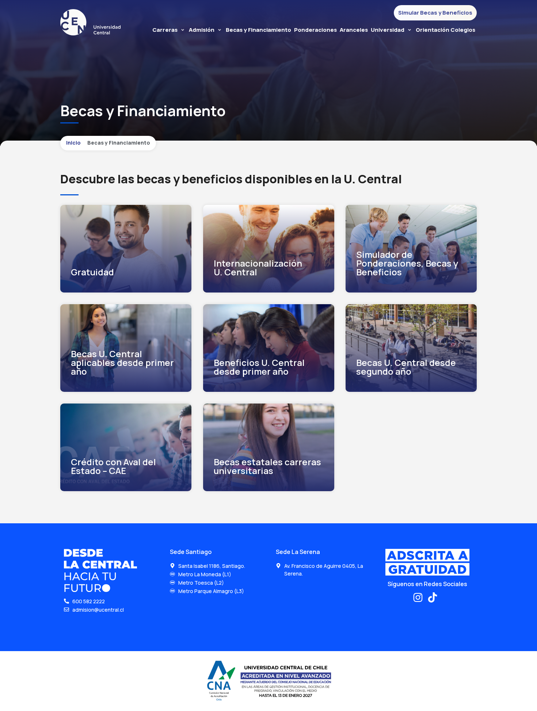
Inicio (73, 142)
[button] (169, 30)
